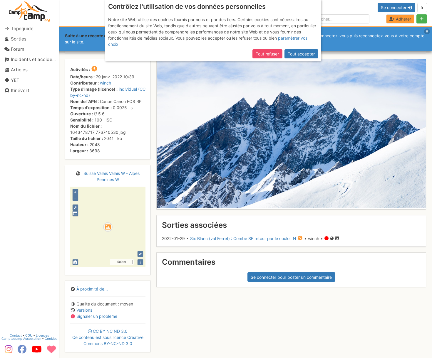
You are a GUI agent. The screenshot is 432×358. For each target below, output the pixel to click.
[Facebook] (22, 351)
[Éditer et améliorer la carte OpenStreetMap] (140, 254)
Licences (42, 335)
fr (422, 7)
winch (105, 82)
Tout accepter (301, 53)
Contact (16, 335)
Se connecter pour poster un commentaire (291, 277)
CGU (28, 335)
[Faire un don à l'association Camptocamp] (51, 351)
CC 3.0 (107, 337)
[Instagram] (7, 351)
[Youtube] (37, 351)
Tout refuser (267, 53)
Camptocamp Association (21, 339)
